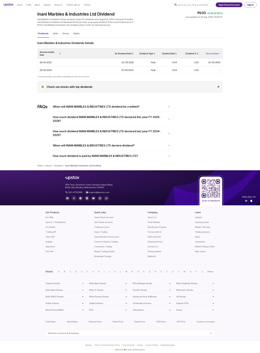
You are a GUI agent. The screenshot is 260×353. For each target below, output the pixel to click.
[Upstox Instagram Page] (100, 198)
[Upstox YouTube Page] (93, 198)
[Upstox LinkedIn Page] (86, 198)
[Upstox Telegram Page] (80, 198)
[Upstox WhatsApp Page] (106, 198)
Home (40, 165)
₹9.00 (201, 13)
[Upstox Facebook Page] (67, 198)
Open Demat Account (229, 5)
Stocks (49, 165)
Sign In (250, 5)
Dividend (58, 165)
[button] (43, 33)
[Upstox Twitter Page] (74, 198)
